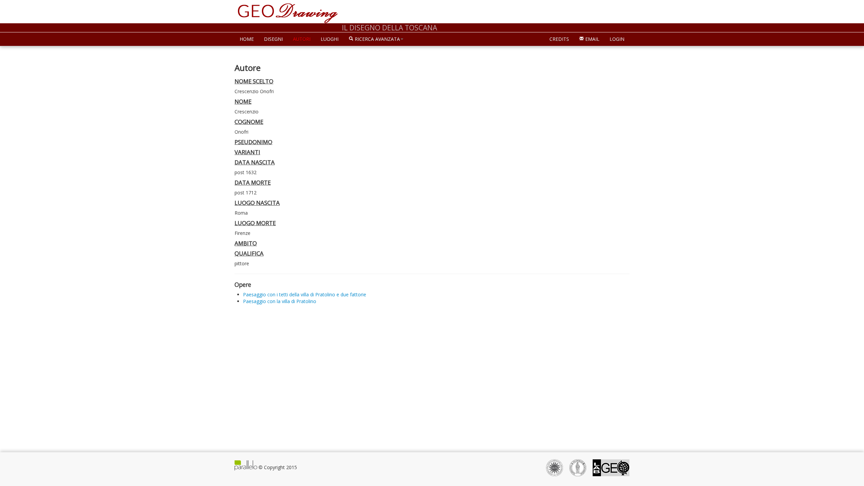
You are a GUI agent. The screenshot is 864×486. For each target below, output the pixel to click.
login (617, 39)
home (247, 39)
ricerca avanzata (376, 39)
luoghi (330, 39)
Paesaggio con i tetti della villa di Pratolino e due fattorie (304, 294)
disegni (273, 39)
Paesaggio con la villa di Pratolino (279, 301)
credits (559, 39)
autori (301, 39)
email (591, 39)
